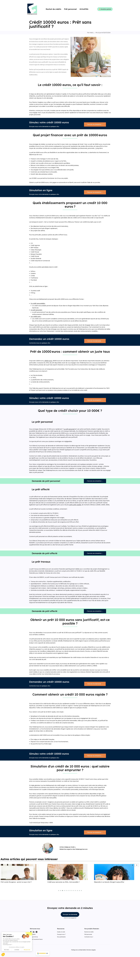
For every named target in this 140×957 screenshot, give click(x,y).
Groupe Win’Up (34, 937)
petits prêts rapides (75, 505)
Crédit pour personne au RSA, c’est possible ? (17, 882)
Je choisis (17, 949)
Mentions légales (91, 950)
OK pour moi (27, 949)
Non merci (6, 949)
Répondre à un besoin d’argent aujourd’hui (62, 882)
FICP (49, 744)
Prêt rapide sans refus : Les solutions (107, 882)
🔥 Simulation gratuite (105, 9)
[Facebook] (31, 932)
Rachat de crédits (89, 932)
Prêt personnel (88, 934)
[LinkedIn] (33, 932)
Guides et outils (61, 932)
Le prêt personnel (69, 429)
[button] (43, 953)
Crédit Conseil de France (36, 939)
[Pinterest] (36, 932)
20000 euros (48, 361)
